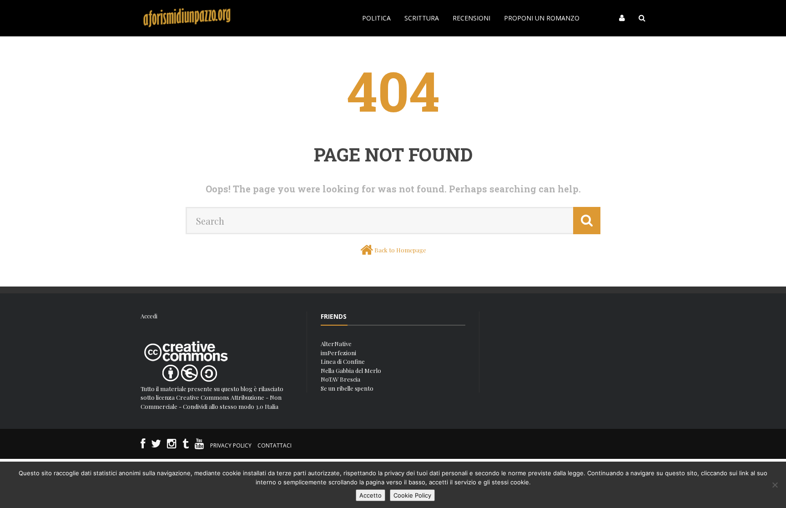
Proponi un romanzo (541, 18)
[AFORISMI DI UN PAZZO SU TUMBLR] (185, 445)
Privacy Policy (231, 445)
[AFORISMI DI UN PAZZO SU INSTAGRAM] (171, 445)
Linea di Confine (343, 361)
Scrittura (421, 18)
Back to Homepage (400, 250)
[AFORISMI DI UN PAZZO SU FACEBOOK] (143, 445)
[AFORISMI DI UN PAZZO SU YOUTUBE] (199, 445)
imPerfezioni (338, 353)
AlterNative (336, 343)
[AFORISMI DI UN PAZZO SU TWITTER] (156, 445)
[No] (774, 484)
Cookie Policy (412, 495)
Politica (376, 18)
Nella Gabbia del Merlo (351, 370)
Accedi (149, 316)
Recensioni (471, 18)
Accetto (370, 495)
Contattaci (274, 445)
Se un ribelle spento (347, 388)
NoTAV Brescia (340, 379)
